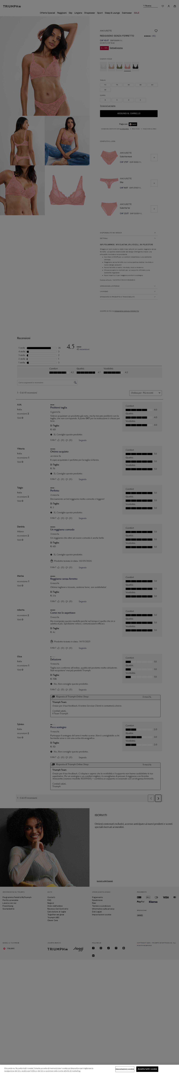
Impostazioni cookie (125, 1069)
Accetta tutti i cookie (147, 1069)
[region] (89, 1069)
